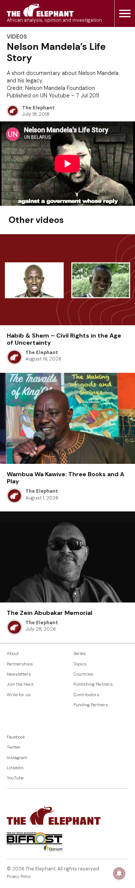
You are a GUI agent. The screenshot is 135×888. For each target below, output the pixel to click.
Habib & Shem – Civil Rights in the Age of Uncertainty (64, 339)
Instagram (17, 758)
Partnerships (20, 664)
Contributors (86, 695)
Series (80, 653)
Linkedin (15, 768)
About (13, 653)
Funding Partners (91, 705)
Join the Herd (20, 684)
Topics (80, 664)
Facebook (16, 737)
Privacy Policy (19, 876)
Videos (17, 36)
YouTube (15, 778)
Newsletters (19, 674)
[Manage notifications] (119, 873)
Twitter (14, 747)
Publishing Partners (93, 684)
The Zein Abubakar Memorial (49, 613)
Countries (83, 674)
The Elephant (38, 108)
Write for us (19, 695)
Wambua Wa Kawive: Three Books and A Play (65, 477)
